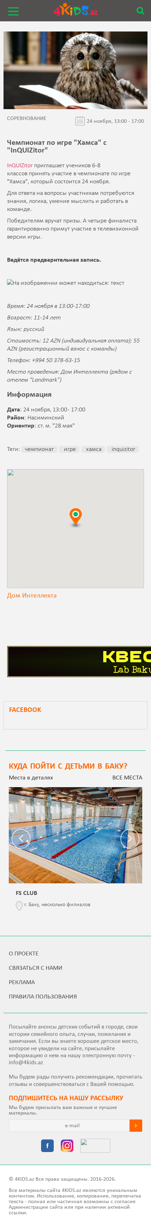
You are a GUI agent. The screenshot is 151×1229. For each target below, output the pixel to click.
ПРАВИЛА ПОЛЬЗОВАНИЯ (43, 997)
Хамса (93, 449)
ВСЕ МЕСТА (127, 778)
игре (69, 449)
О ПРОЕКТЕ (24, 954)
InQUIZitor (20, 165)
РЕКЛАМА (22, 982)
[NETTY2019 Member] (95, 1146)
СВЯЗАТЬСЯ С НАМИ (36, 968)
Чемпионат (39, 449)
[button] (75, 517)
